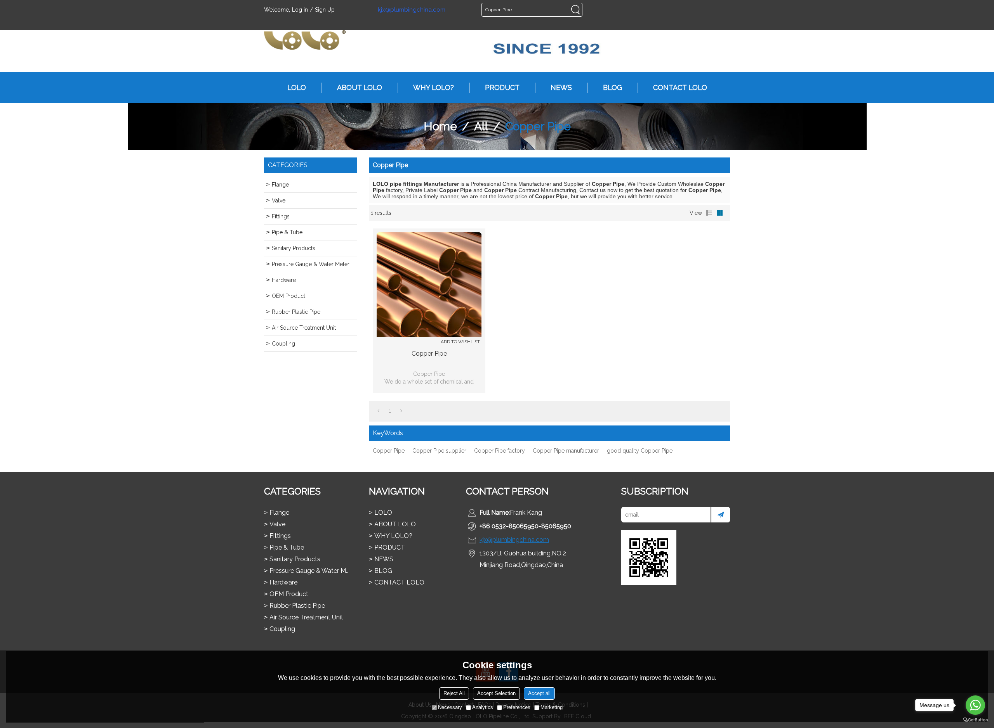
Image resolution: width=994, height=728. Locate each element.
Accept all (539, 693)
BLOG (612, 87)
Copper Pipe (429, 353)
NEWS (561, 87)
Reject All (454, 693)
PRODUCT (502, 87)
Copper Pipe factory (499, 451)
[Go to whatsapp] (975, 705)
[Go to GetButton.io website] (975, 720)
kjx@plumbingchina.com (411, 10)
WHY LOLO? (433, 87)
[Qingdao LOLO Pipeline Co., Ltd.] (305, 40)
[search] (575, 9)
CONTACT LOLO (680, 87)
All (481, 126)
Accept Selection (496, 693)
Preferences (516, 707)
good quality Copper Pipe (640, 451)
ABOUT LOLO (359, 87)
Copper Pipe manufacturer (566, 451)
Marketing (551, 707)
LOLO (296, 87)
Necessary (450, 707)
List (709, 213)
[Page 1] (378, 411)
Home (440, 126)
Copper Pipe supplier (439, 451)
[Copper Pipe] (429, 284)
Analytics (482, 707)
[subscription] (720, 514)
